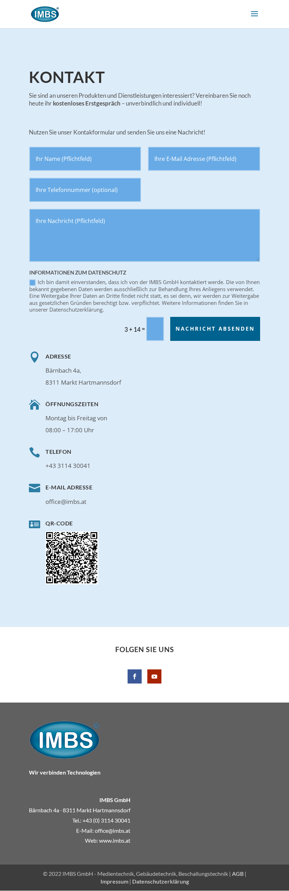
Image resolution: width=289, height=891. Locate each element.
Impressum (114, 881)
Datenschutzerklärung (160, 881)
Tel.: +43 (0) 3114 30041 (101, 820)
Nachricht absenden (215, 328)
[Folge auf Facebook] (135, 676)
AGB (238, 873)
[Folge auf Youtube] (154, 676)
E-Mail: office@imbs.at (103, 830)
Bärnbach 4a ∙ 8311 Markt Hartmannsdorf (79, 810)
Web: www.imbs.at (107, 840)
